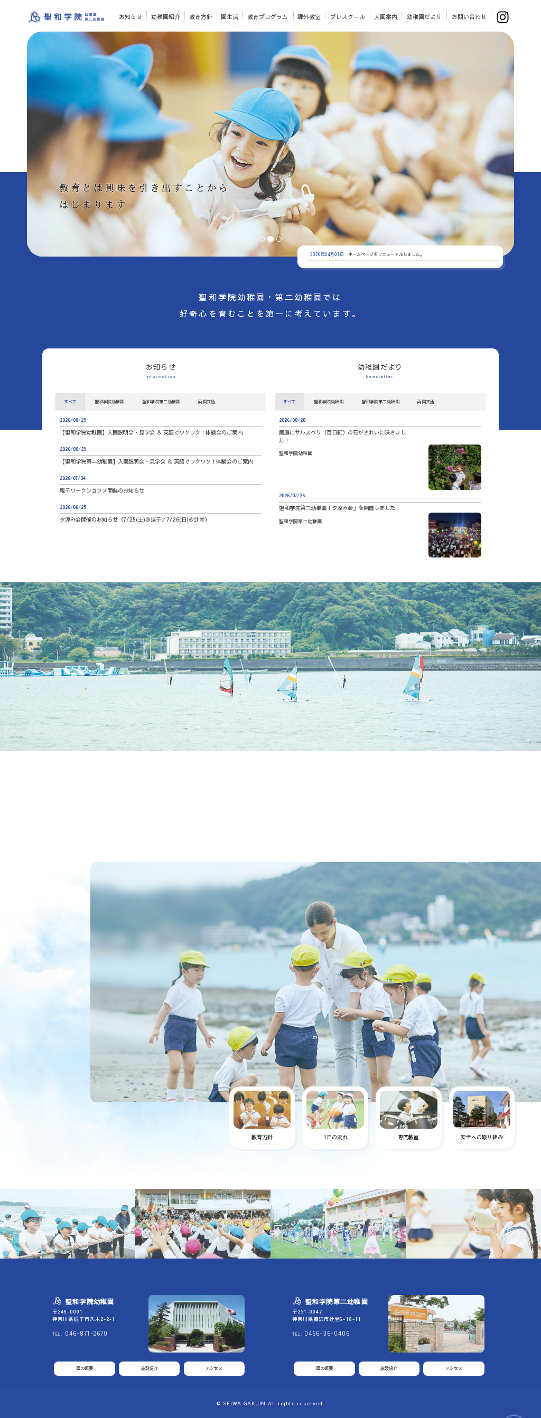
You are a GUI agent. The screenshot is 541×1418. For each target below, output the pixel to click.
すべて (70, 401)
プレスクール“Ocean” (239, 780)
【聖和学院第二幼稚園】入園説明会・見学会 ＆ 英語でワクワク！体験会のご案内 (156, 461)
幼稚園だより (424, 17)
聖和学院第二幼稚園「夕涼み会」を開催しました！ (339, 508)
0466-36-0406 (326, 1333)
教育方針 (200, 17)
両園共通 (206, 401)
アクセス (214, 1368)
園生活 (229, 17)
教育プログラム (267, 17)
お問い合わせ (469, 17)
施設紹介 (149, 1368)
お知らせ (130, 17)
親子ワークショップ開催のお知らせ (102, 490)
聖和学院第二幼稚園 (161, 401)
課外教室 (309, 17)
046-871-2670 (86, 1333)
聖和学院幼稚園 (109, 401)
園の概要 (84, 1368)
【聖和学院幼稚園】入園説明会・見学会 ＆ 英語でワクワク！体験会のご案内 (151, 432)
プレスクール (347, 17)
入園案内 (385, 17)
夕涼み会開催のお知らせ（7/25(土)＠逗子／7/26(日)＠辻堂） (135, 519)
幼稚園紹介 (165, 17)
